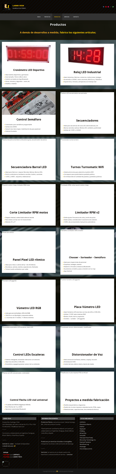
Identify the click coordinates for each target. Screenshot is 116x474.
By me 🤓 (55, 471)
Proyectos (47, 17)
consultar (70, 454)
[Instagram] (108, 6)
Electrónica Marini (85, 424)
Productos (57, 17)
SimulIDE (82, 435)
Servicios (66, 17)
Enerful (82, 426)
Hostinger (83, 446)
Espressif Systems (85, 442)
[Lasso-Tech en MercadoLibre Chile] (19, 463)
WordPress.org (84, 444)
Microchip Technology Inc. (88, 440)
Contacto (76, 17)
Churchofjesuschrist (86, 449)
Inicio (38, 17)
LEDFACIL (83, 422)
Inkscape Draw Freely (86, 438)
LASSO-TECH (18, 6)
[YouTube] (106, 6)
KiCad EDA (83, 433)
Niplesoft (82, 429)
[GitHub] (110, 6)
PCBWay (82, 431)
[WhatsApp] (113, 6)
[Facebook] (103, 6)
